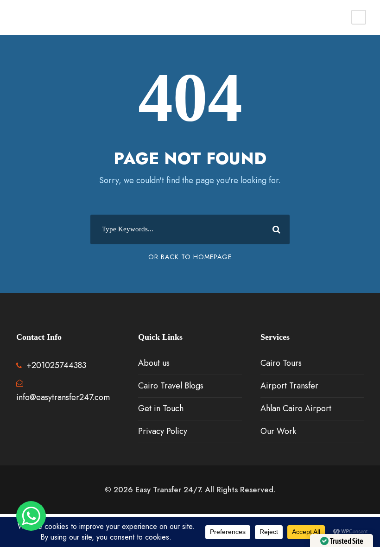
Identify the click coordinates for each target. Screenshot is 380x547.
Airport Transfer (289, 386)
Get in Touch (161, 408)
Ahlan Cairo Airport (295, 408)
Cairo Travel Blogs (170, 386)
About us (154, 363)
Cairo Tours (281, 363)
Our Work (278, 431)
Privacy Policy (162, 431)
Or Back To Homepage (190, 256)
